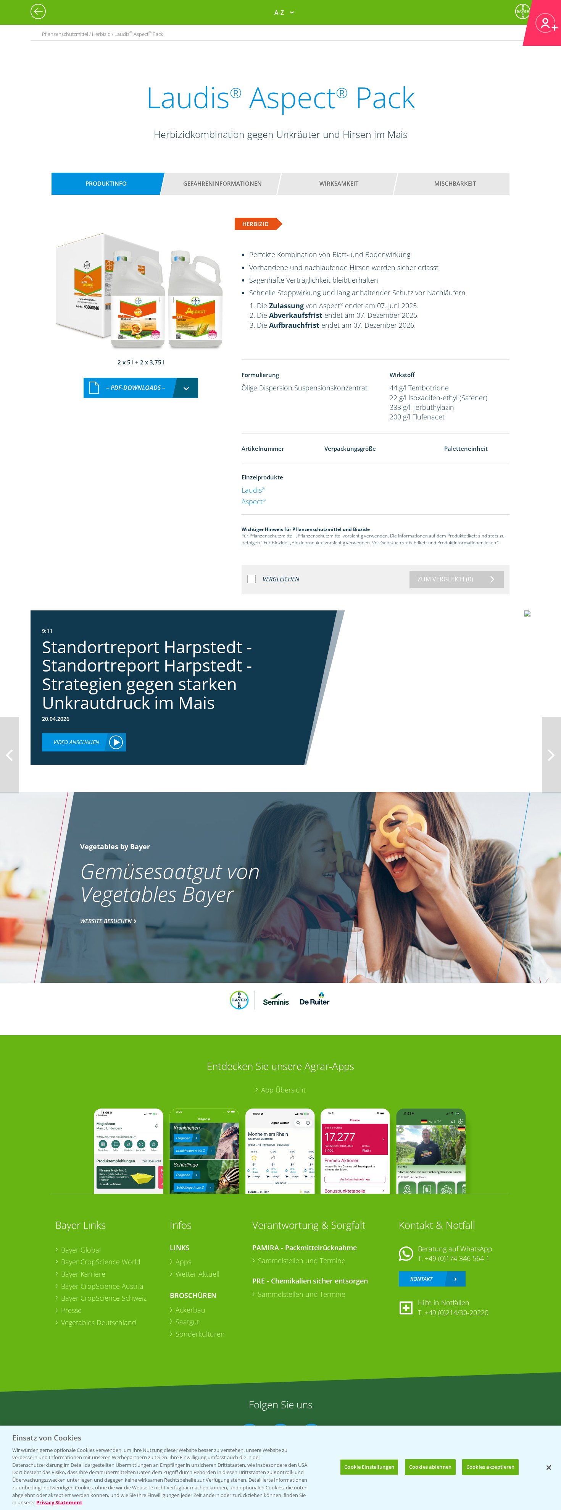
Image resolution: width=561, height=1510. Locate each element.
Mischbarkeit (455, 183)
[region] (280, 1468)
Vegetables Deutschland (98, 1322)
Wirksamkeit (338, 183)
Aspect (254, 501)
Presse (71, 1310)
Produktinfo (106, 183)
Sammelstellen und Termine (301, 1260)
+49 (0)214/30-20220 (456, 1312)
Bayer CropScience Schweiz (104, 1298)
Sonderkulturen (200, 1333)
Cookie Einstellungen (369, 1466)
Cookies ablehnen (430, 1466)
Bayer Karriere (83, 1274)
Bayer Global (81, 1249)
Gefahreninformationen (222, 183)
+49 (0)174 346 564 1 (457, 1258)
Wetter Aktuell (197, 1274)
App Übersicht (283, 1089)
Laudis (253, 490)
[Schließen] (548, 1467)
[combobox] (141, 388)
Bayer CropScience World (100, 1261)
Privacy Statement (59, 1502)
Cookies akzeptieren (490, 1466)
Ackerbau (190, 1309)
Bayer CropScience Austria (102, 1286)
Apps (183, 1261)
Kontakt (421, 1278)
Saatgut (187, 1321)
